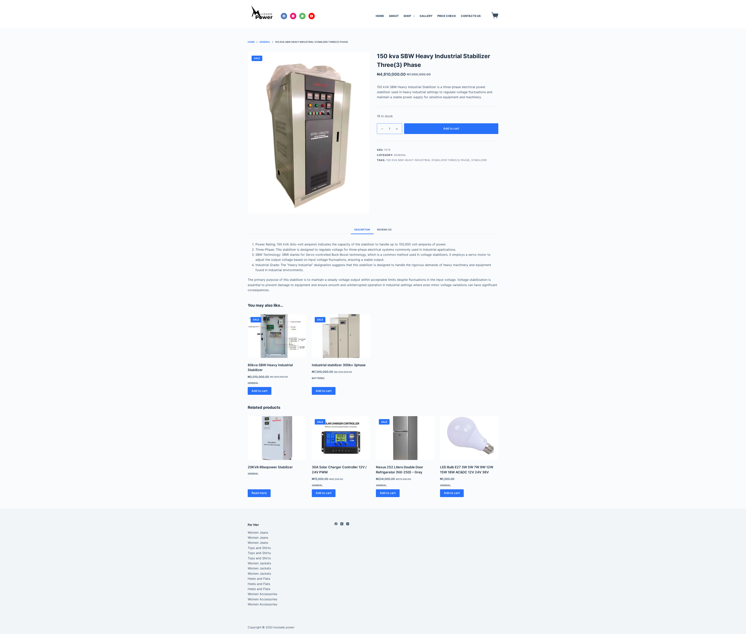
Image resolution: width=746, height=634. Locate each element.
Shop (407, 16)
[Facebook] (284, 16)
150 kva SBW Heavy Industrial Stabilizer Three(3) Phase (428, 160)
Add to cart (451, 128)
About (394, 16)
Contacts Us (471, 16)
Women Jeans (258, 532)
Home (380, 16)
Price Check (446, 16)
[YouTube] (312, 16)
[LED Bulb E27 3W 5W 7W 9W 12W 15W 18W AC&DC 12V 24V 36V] (469, 438)
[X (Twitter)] (341, 523)
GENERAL (400, 155)
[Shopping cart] (494, 15)
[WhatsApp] (302, 16)
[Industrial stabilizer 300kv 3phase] (341, 336)
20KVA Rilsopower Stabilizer (270, 467)
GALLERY (426, 16)
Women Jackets (259, 563)
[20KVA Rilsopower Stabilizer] (277, 438)
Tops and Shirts (259, 548)
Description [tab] (362, 229)
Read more (259, 493)
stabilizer (479, 160)
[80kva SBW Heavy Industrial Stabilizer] (277, 336)
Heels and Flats (259, 579)
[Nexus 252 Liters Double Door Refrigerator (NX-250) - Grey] (405, 438)
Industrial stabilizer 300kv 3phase (339, 365)
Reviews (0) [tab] (384, 229)
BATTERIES (318, 378)
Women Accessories (262, 594)
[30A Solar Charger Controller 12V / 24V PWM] (341, 438)
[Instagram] (293, 16)
